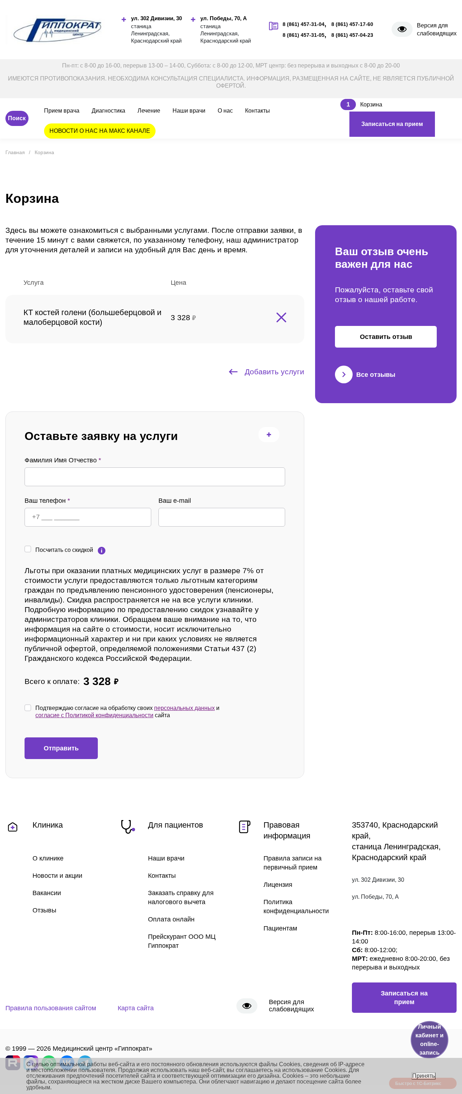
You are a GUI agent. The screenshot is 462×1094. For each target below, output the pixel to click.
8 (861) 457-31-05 (303, 35)
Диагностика (108, 111)
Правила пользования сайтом (50, 1008)
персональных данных (184, 708)
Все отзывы (375, 374)
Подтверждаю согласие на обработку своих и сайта (127, 711)
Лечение (149, 111)
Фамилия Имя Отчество (63, 460)
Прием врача (61, 111)
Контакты (257, 111)
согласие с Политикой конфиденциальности (94, 715)
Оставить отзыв (386, 336)
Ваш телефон (47, 500)
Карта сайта (136, 1008)
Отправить (61, 748)
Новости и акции (57, 875)
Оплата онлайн (171, 919)
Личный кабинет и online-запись (429, 1040)
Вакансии (46, 893)
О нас (225, 111)
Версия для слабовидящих (437, 29)
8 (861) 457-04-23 (352, 35)
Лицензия (277, 884)
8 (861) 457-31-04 (303, 24)
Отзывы (44, 910)
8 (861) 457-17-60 (352, 24)
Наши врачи (189, 111)
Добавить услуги (274, 371)
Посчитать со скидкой (64, 550)
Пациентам (280, 928)
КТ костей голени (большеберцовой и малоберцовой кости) (92, 317)
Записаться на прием (392, 124)
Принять (423, 1076)
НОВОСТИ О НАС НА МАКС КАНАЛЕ (99, 131)
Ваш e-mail (174, 500)
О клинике (48, 858)
